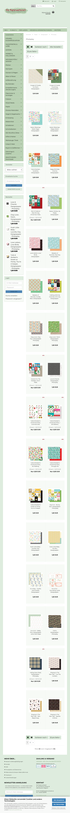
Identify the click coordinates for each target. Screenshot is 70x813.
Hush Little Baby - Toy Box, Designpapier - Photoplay (55, 548)
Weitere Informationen (58, 808)
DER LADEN (23, 30)
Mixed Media (10, 103)
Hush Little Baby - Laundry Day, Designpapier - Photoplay (35, 548)
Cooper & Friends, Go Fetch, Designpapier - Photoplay (35, 87)
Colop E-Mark (10, 144)
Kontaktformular (41, 795)
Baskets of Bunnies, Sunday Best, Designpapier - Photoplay (35, 296)
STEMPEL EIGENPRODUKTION (13, 39)
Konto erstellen (11, 296)
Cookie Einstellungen (11, 777)
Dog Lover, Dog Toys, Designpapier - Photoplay (35, 338)
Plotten (8, 65)
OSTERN (8, 50)
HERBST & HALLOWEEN (10, 54)
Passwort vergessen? (14, 299)
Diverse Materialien (12, 110)
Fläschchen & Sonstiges (10, 94)
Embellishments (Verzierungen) (11, 88)
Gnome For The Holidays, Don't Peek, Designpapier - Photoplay (35, 380)
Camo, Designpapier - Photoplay (54, 632)
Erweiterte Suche (14, 189)
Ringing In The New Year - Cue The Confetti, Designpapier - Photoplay (55, 674)
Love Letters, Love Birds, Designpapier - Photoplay (35, 254)
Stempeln (9, 69)
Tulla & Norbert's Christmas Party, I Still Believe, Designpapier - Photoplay (55, 422)
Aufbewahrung (11, 80)
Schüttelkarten (11, 129)
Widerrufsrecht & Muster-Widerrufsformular (17, 772)
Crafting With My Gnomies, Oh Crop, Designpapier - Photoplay (54, 296)
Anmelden (13, 291)
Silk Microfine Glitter (12, 133)
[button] (46, 1)
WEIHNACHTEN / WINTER (11, 60)
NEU (6, 30)
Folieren (8, 99)
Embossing (9, 118)
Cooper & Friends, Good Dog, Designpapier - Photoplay (55, 87)
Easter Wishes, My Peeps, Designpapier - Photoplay (54, 212)
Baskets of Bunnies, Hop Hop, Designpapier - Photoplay (54, 254)
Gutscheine (10, 35)
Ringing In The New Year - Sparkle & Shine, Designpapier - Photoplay (54, 716)
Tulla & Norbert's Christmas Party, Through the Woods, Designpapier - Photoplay (55, 464)
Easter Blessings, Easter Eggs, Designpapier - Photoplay (36, 129)
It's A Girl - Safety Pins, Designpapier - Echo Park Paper (35, 632)
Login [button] (54, 1)
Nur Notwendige (59, 804)
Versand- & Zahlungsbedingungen (14, 761)
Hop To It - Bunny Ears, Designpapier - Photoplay (54, 506)
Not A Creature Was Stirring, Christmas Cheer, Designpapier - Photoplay (35, 212)
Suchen (13, 185)
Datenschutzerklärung (15, 809)
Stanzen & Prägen (12, 72)
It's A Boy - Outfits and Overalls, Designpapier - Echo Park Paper (35, 590)
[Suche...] (53, 6)
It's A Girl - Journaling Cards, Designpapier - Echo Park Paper (55, 590)
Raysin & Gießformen (13, 148)
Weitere (57, 30)
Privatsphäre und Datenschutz (13, 769)
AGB (7, 767)
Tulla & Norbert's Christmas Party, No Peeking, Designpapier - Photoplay (36, 464)
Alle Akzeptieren (59, 800)
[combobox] (41, 47)
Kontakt (8, 764)
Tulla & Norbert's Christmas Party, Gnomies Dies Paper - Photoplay (35, 422)
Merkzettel (63, 1)
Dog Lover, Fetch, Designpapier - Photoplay (55, 338)
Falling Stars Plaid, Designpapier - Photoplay (35, 674)
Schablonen (10, 125)
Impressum (9, 775)
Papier (8, 106)
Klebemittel (10, 121)
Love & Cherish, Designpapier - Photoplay (54, 380)
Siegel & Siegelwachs (13, 114)
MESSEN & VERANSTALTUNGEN (41, 30)
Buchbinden (10, 84)
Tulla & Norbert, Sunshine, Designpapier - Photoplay (35, 171)
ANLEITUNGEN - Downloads (11, 158)
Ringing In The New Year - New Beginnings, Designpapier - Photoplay (35, 716)
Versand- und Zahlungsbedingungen (48, 761)
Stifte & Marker (11, 136)
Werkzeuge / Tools (12, 140)
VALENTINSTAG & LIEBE (11, 45)
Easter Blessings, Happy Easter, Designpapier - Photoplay (55, 129)
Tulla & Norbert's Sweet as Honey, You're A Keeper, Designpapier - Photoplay (36, 506)
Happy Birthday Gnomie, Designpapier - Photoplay (55, 171)
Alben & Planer (11, 76)
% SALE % (13, 30)
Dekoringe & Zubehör (10, 152)
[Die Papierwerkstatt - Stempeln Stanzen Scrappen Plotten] (16, 11)
